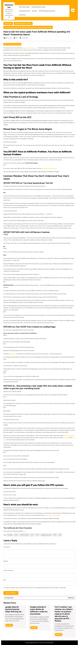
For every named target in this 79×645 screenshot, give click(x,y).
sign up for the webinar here (49, 168)
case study (66, 437)
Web (4, 580)
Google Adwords (46, 535)
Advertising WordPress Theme (34, 642)
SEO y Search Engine (24, 7)
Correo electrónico (8, 570)
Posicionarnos (9, 6)
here (24, 531)
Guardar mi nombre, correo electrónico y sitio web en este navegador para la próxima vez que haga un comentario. (35, 587)
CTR (37, 535)
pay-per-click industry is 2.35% (30, 48)
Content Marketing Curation (38, 7)
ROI (60, 535)
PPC (55, 535)
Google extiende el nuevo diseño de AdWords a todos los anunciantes (38, 610)
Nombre (6, 561)
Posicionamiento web (24, 11)
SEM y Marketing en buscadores (47, 11)
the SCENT (13, 354)
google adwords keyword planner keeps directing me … (14, 609)
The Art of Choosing (69, 435)
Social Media (22, 15)
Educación (34, 11)
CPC (32, 535)
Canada (10, 535)
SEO (16, 38)
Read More (9, 626)
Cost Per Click (24, 535)
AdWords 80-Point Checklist (52, 515)
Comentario (6, 547)
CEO (16, 535)
